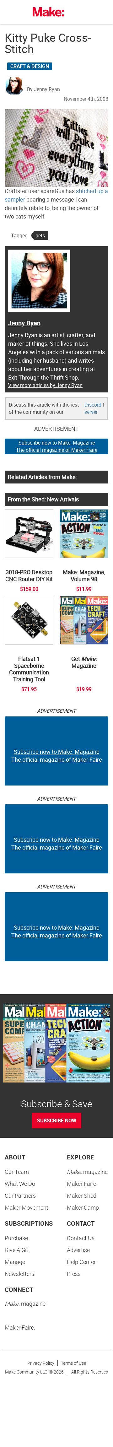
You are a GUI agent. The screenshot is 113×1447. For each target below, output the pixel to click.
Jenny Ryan (24, 323)
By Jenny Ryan (43, 89)
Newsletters (19, 1273)
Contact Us (80, 1238)
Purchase (16, 1238)
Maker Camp (83, 1207)
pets (40, 235)
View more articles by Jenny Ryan (45, 385)
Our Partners (20, 1195)
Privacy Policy (40, 1363)
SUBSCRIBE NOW (56, 1120)
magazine (87, 1171)
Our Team (17, 1171)
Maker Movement (26, 1207)
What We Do (20, 1183)
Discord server (92, 408)
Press (74, 1273)
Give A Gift (17, 1250)
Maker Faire (81, 1183)
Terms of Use (73, 1363)
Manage (15, 1262)
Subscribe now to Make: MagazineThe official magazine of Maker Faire (56, 446)
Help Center (81, 1262)
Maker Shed (81, 1195)
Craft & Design (29, 66)
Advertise (78, 1250)
